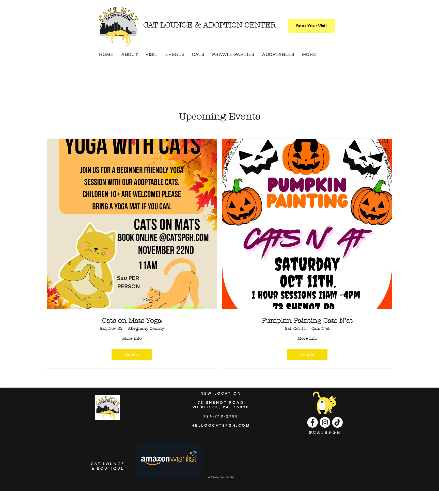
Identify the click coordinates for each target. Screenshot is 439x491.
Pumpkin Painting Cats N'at (307, 320)
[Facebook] (312, 422)
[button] (309, 55)
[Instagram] (325, 422)
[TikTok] (337, 422)
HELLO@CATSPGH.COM (221, 425)
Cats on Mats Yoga (132, 320)
